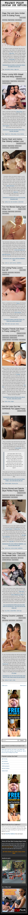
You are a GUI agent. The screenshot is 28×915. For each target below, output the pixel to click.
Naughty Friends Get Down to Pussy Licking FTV (13, 330)
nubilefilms (19, 262)
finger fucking (11, 20)
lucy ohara (7, 610)
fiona (9, 401)
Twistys (18, 303)
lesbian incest (18, 145)
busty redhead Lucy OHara (17, 594)
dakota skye (7, 548)
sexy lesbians (18, 20)
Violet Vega (21, 591)
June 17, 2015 (22, 617)
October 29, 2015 (21, 492)
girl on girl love (18, 312)
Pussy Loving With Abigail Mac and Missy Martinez (12, 75)
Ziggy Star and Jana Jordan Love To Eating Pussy (13, 14)
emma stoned (14, 548)
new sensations (14, 201)
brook (6, 401)
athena (6, 680)
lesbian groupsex (5, 766)
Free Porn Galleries (10, 833)
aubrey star (7, 201)
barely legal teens (10, 185)
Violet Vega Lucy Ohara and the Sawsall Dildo (13, 554)
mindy (14, 680)
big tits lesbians (6, 81)
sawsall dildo (13, 610)
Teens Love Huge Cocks (7, 846)
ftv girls (10, 680)
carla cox (7, 262)
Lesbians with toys (6, 83)
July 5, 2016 (22, 270)
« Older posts (4, 685)
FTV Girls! (14, 673)
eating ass (15, 191)
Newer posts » (23, 685)
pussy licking (18, 448)
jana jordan (7, 69)
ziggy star (16, 69)
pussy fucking (6, 125)
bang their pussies (6, 254)
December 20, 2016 (21, 78)
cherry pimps (13, 134)
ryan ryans (12, 323)
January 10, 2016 (21, 410)
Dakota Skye (17, 528)
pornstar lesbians (6, 497)
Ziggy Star (11, 53)
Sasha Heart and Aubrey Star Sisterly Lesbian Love (13, 140)
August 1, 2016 (22, 209)
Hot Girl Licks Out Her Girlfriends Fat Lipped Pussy (13, 407)
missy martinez (20, 134)
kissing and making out (19, 249)
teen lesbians (22, 339)
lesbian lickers (21, 81)
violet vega (19, 610)
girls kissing (18, 211)
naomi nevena (13, 262)
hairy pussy (17, 272)
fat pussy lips (15, 483)
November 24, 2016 (21, 143)
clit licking (4, 20)
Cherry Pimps (19, 111)
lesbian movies (13, 337)
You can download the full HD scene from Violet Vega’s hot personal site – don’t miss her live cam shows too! (14, 606)
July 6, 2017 (22, 17)
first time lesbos (13, 335)
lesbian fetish (5, 770)
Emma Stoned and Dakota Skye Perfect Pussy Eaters (13, 489)
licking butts (12, 59)
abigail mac (7, 134)
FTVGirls (18, 374)
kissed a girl (5, 663)
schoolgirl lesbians (14, 147)
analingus (4, 145)
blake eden (7, 323)
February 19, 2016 (21, 333)
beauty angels (8, 483)
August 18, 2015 (21, 555)
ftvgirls (12, 401)
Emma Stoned (9, 528)
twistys (12, 69)
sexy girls (11, 541)
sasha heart (20, 201)
